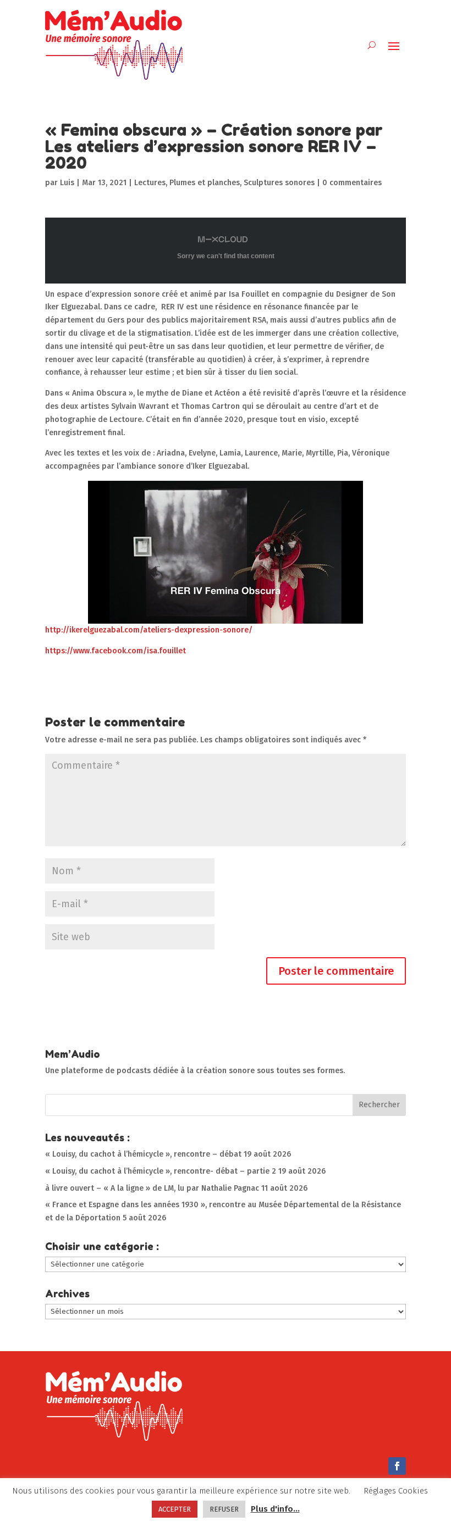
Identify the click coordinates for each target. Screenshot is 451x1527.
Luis (67, 182)
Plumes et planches (204, 182)
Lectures (150, 182)
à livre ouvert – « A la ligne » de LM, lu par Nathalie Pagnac (152, 1188)
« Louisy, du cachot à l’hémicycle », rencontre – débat (143, 1154)
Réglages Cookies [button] (396, 1491)
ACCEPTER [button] (174, 1509)
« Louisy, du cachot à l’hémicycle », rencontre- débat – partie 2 (160, 1171)
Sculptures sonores (279, 182)
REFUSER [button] (224, 1509)
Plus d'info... (275, 1509)
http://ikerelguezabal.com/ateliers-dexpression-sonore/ (148, 630)
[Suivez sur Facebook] (397, 1466)
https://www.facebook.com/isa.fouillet (115, 651)
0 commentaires (352, 182)
